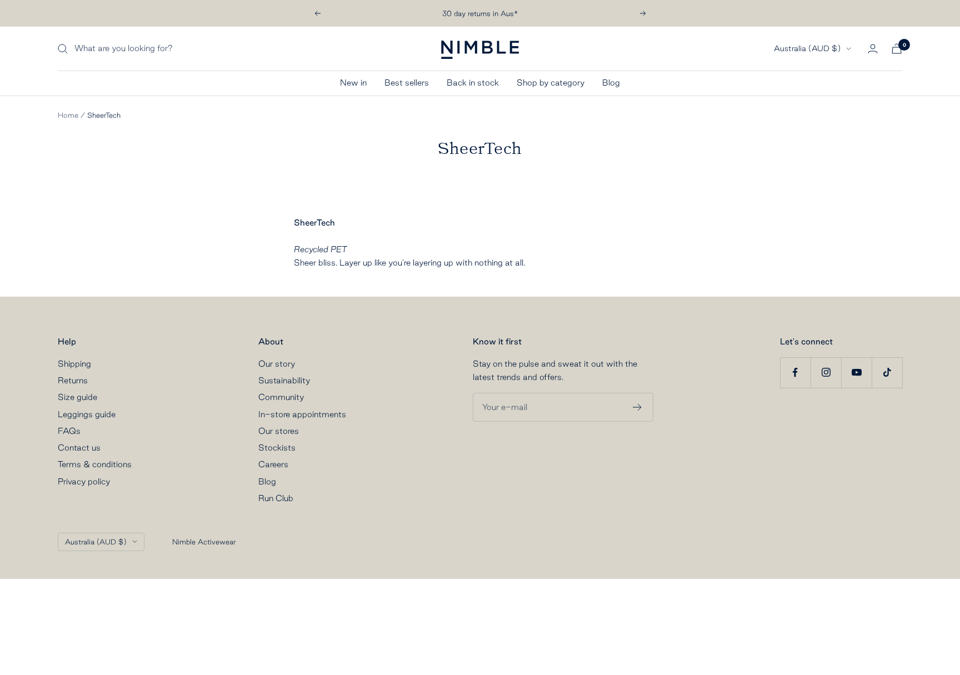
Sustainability (284, 380)
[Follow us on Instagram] (826, 372)
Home (68, 115)
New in (353, 82)
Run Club (275, 498)
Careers (273, 464)
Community (281, 397)
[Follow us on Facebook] (795, 372)
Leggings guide (87, 414)
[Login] (873, 48)
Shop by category (550, 82)
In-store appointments (302, 414)
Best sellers (406, 82)
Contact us (79, 447)
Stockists (277, 447)
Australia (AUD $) (807, 48)
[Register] (637, 407)
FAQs (69, 431)
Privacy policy (84, 481)
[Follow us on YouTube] (856, 372)
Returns (73, 380)
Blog (611, 82)
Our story (276, 363)
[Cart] (896, 48)
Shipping (74, 363)
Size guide (77, 397)
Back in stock (473, 82)
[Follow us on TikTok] (887, 372)
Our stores (278, 431)
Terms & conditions (95, 464)
